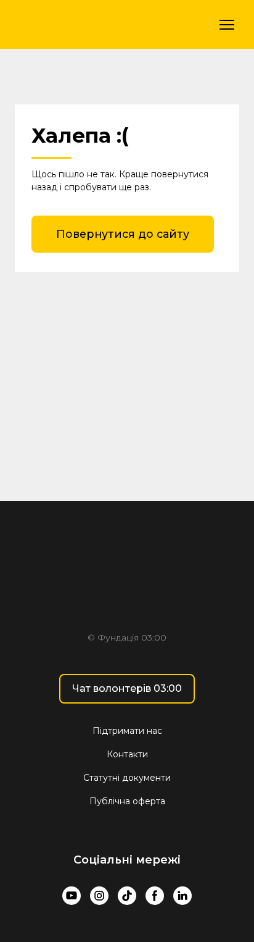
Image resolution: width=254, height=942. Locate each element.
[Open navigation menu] (227, 24)
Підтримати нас (127, 730)
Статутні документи (127, 777)
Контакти (127, 754)
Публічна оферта (127, 801)
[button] (122, 234)
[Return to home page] (84, 24)
